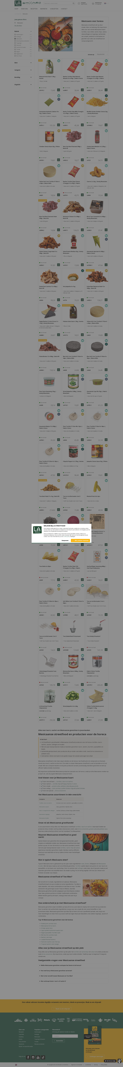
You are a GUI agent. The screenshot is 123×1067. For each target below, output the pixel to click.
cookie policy (67, 536)
